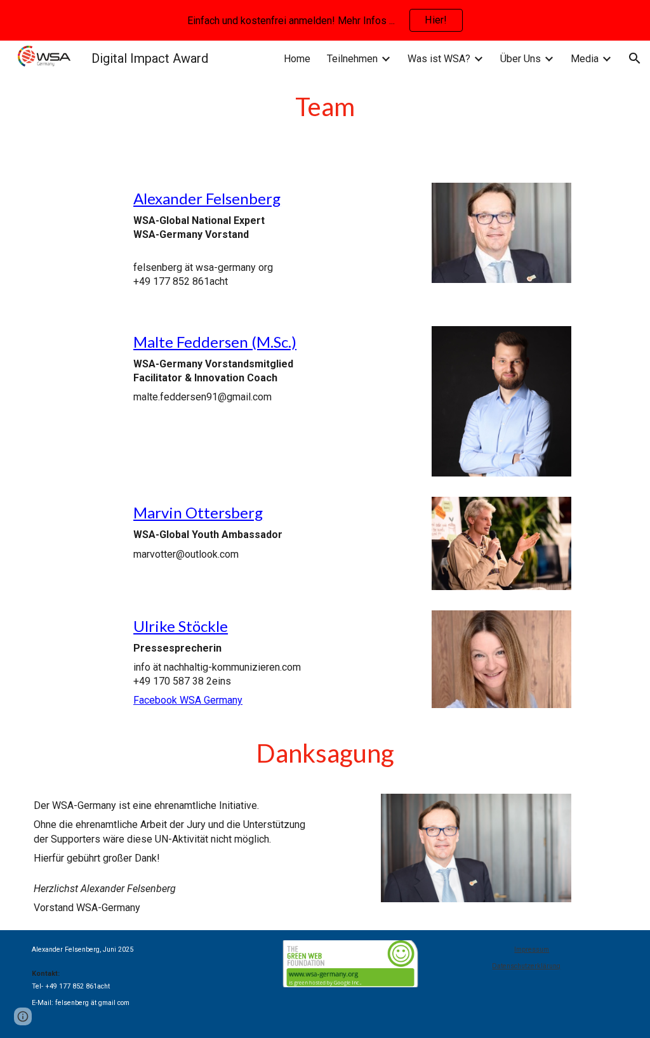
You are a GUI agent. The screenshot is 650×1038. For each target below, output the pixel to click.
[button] (635, 58)
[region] (325, 20)
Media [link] (585, 59)
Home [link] (297, 59)
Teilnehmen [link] (352, 59)
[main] (325, 106)
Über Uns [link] (520, 59)
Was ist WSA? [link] (439, 59)
